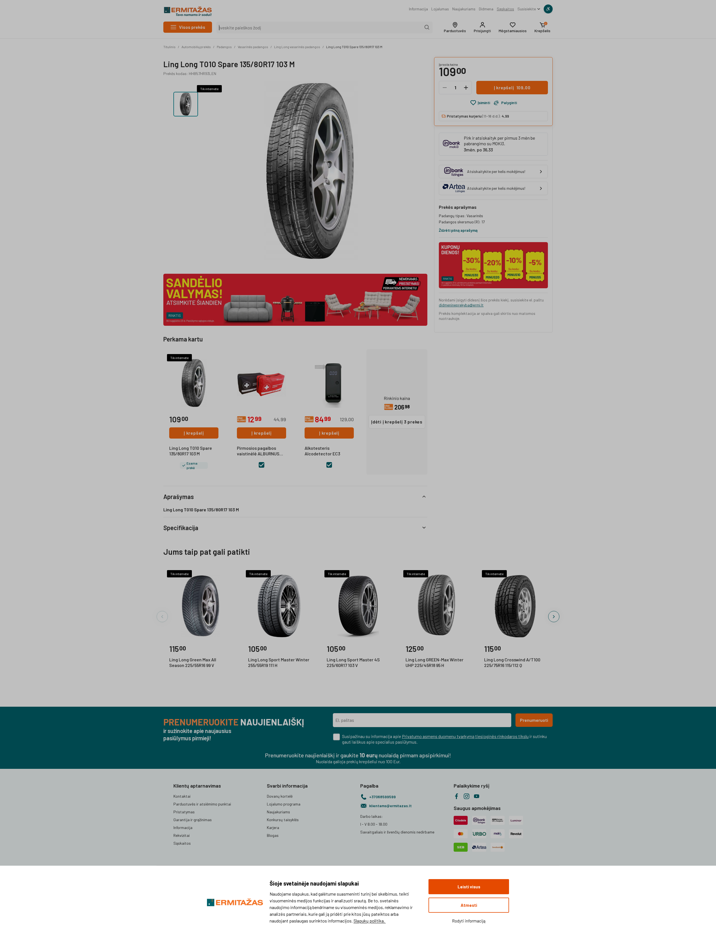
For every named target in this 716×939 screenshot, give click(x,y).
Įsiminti (484, 102)
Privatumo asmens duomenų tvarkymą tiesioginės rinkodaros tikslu (465, 736)
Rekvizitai (181, 835)
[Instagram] (466, 796)
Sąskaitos (505, 8)
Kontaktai (181, 796)
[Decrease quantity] (444, 87)
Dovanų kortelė (280, 796)
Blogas (273, 835)
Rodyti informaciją (469, 920)
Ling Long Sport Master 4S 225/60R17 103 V (353, 662)
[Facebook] (456, 796)
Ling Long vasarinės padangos (297, 47)
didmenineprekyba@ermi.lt (461, 305)
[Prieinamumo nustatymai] (548, 8)
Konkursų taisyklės (283, 819)
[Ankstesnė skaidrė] (162, 616)
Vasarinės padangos (253, 47)
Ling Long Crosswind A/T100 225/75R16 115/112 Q (512, 662)
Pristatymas (184, 811)
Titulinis (169, 47)
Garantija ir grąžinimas (192, 819)
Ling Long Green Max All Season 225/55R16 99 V (192, 662)
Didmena (486, 8)
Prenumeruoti (534, 720)
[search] (427, 27)
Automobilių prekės (196, 47)
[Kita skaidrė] (553, 616)
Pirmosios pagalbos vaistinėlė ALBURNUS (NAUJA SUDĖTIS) (258, 451)
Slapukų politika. (370, 920)
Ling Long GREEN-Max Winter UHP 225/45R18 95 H (434, 662)
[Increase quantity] (466, 87)
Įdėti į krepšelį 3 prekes (397, 421)
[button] (455, 27)
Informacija (418, 8)
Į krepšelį (194, 432)
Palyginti (509, 102)
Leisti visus (469, 886)
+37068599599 (382, 796)
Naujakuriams (463, 8)
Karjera (273, 827)
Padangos (224, 47)
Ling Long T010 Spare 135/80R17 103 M (354, 47)
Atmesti (469, 905)
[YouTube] (476, 796)
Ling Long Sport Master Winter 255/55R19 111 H (278, 662)
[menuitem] (418, 9)
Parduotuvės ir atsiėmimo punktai (202, 804)
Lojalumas (440, 8)
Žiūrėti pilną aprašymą (458, 230)
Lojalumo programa (283, 804)
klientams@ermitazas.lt (390, 805)
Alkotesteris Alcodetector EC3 (322, 450)
